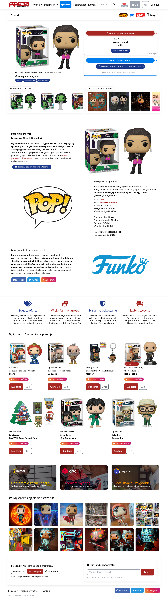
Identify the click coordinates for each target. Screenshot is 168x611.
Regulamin (13, 591)
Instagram (49, 279)
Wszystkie (20, 571)
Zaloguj (155, 4)
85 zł (27, 450)
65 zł (27, 386)
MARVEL (19, 80)
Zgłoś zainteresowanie (120, 51)
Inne (13, 15)
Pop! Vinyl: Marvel (43, 80)
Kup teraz (16, 386)
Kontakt (92, 4)
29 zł (104, 386)
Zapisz (147, 572)
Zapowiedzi (52, 571)
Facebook (20, 279)
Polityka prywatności (30, 591)
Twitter (34, 279)
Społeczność (79, 4)
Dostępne (36, 571)
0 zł (136, 4)
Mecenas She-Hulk (30, 80)
